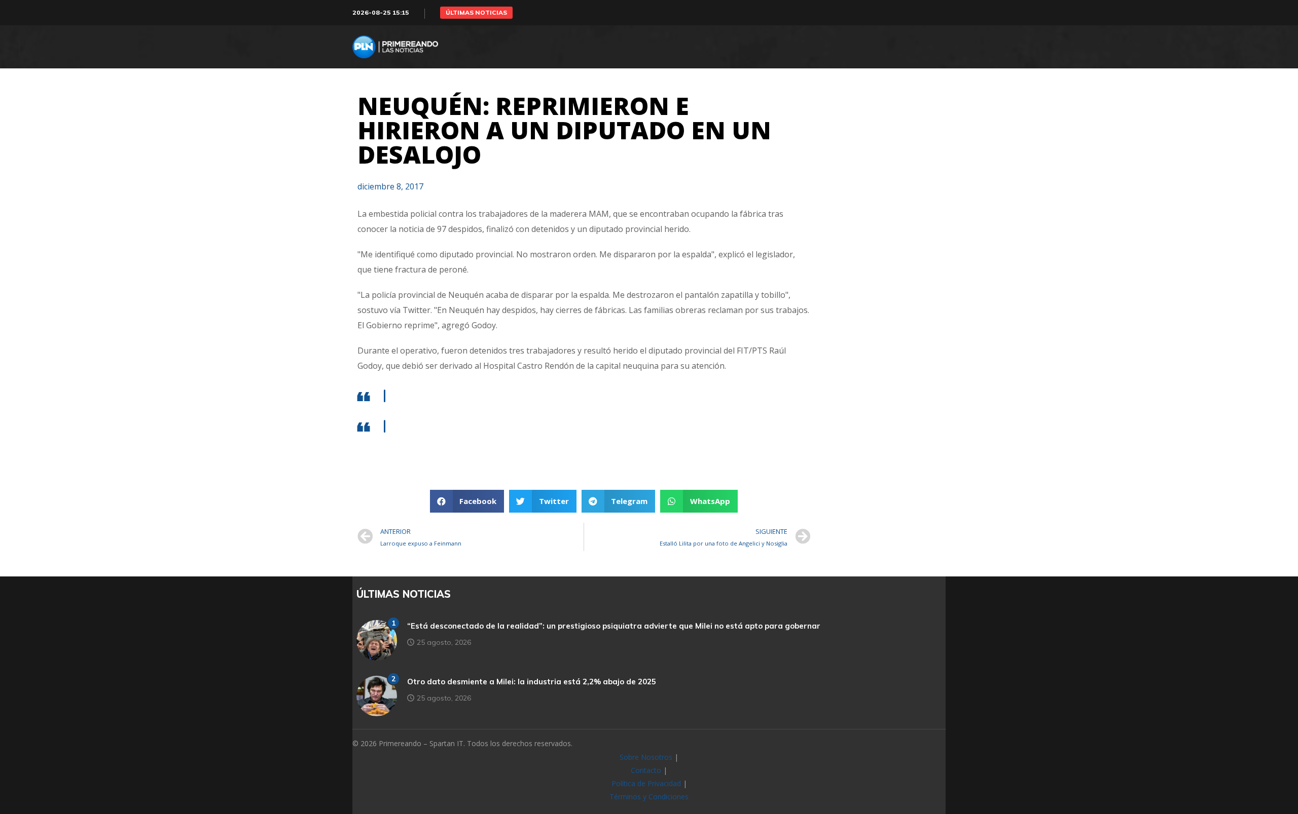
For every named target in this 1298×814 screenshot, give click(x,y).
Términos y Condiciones (649, 796)
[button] (476, 13)
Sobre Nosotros (646, 757)
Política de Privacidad (646, 783)
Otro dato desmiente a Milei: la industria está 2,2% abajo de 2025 (531, 681)
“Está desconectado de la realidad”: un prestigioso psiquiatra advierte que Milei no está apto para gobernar (613, 626)
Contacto (646, 770)
